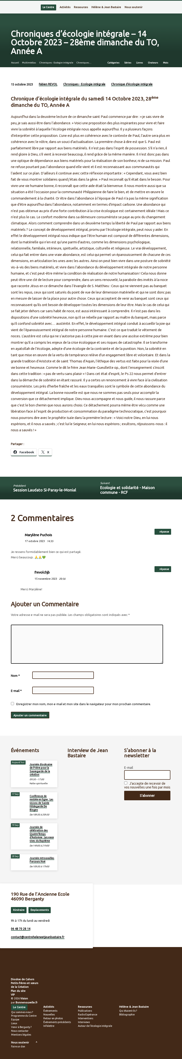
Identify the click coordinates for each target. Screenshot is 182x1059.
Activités (65, 7)
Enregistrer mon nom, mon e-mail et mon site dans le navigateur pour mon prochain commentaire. (83, 704)
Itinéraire (19, 909)
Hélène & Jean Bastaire (106, 7)
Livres (139, 62)
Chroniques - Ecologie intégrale (56, 62)
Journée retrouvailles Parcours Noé (42, 860)
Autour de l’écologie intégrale (95, 1025)
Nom (15, 675)
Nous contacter (19, 1030)
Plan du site (18, 990)
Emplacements (40, 909)
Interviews (84, 1022)
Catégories (113, 62)
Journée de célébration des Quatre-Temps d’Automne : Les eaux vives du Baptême (42, 834)
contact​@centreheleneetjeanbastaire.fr (37, 937)
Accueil (15, 62)
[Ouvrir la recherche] (169, 7)
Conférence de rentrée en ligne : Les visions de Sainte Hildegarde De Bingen (41, 803)
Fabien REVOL (48, 84)
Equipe (15, 1019)
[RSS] (12, 968)
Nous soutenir (133, 7)
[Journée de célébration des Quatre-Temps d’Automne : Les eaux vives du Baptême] (19, 828)
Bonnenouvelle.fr (26, 1002)
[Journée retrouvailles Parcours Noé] (19, 859)
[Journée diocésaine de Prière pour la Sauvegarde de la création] (19, 766)
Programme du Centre (23, 1015)
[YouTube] (28, 968)
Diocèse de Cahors (22, 979)
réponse (164, 531)
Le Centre (48, 7)
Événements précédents (57, 1022)
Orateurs (153, 62)
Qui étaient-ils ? (128, 1010)
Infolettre (48, 1025)
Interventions (85, 1018)
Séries (128, 62)
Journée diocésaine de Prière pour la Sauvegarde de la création (41, 769)
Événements (50, 1010)
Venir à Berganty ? (21, 1027)
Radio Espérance (87, 1014)
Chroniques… (83, 62)
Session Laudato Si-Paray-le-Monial (44, 490)
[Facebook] (17, 968)
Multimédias (29, 62)
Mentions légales (21, 1034)
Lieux (14, 1023)
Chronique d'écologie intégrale (132, 84)
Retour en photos (53, 1018)
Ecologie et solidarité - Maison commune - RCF (127, 489)
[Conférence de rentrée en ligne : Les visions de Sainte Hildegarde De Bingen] (19, 797)
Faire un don (18, 1046)
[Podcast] (33, 968)
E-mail (16, 690)
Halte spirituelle (39, 783)
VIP (13, 994)
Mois (166, 62)
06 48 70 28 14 (20, 928)
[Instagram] (22, 968)
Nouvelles (49, 1014)
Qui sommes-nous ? (22, 1012)
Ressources (81, 7)
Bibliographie (127, 1014)
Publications (85, 1010)
